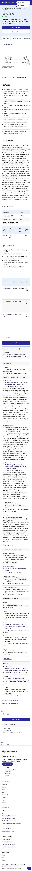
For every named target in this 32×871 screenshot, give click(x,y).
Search (23, 2)
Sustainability (5, 794)
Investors (4, 789)
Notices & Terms (6, 864)
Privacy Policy (14, 864)
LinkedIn (7, 775)
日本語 (3, 860)
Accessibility (23, 864)
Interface (9, 7)
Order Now (17, 32)
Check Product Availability (8, 844)
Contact (4, 797)
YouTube (7, 768)
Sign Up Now (7, 764)
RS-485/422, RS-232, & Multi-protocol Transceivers (14, 8)
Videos (3, 802)
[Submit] (18, 5)
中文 (3, 857)
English (3, 855)
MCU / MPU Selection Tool (8, 818)
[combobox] (23, 5)
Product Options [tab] (16, 38)
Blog (3, 800)
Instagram (8, 773)
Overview (4, 784)
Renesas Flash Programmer (8, 815)
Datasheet (17, 27)
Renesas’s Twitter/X (10, 770)
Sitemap (4, 866)
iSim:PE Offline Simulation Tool (9, 821)
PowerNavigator (6, 826)
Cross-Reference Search (8, 831)
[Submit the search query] (4, 714)
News (3, 792)
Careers (4, 787)
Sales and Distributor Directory (9, 847)
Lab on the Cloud (6, 828)
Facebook (8, 771)
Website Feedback (12, 866)
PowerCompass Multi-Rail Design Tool (11, 823)
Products (4, 7)
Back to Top (30, 869)
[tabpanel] (16, 727)
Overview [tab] (6, 38)
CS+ (3, 813)
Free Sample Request (7, 842)
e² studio (4, 810)
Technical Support (6, 839)
